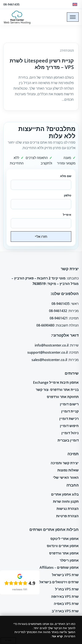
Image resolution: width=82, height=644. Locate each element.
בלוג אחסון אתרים (65, 494)
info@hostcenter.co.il (52, 345)
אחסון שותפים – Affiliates (59, 567)
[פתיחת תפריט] (73, 17)
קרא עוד (57, 636)
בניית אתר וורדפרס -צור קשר (57, 389)
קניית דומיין (70, 411)
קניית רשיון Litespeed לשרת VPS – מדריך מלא (42, 63)
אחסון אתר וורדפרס (64, 553)
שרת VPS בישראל (65, 575)
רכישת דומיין (69, 418)
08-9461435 (11, 4)
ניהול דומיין (70, 433)
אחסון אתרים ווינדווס (63, 545)
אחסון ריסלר (69, 560)
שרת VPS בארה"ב (65, 611)
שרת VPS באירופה (65, 596)
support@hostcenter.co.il (47, 352)
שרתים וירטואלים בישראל (59, 582)
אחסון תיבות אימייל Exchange (56, 382)
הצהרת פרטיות (67, 516)
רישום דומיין (69, 404)
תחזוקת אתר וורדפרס (63, 396)
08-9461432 (58, 310)
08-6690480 (45, 325)
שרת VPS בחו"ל (67, 589)
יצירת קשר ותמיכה (65, 463)
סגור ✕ (8, 640)
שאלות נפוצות (68, 470)
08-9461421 (59, 318)
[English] (75, 4)
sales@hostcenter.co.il (49, 359)
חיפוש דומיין (69, 425)
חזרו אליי (41, 236)
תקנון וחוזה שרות (66, 501)
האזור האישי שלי (66, 477)
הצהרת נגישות (68, 508)
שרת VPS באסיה (66, 603)
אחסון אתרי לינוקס (64, 538)
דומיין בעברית (68, 440)
